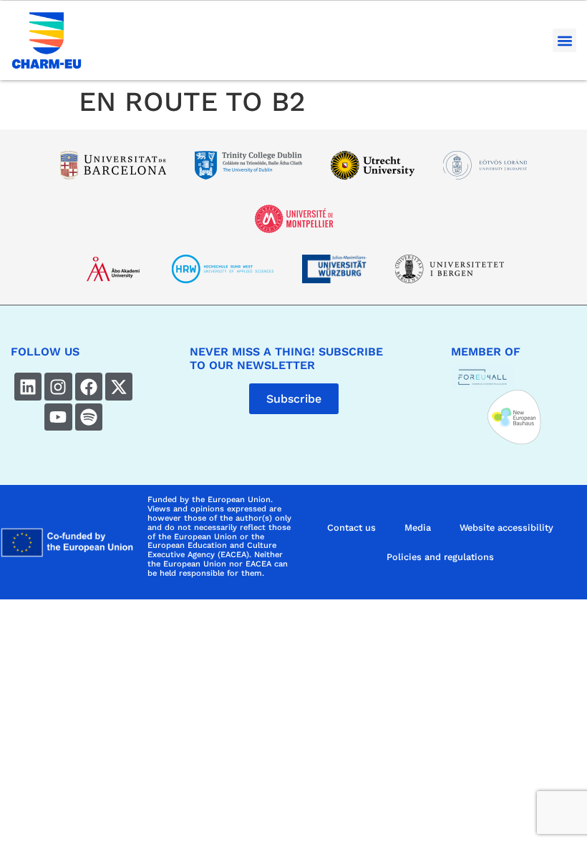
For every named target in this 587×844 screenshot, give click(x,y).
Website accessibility (506, 527)
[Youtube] (58, 417)
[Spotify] (88, 417)
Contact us (351, 527)
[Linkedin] (28, 386)
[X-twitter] (118, 386)
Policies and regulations (440, 556)
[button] (564, 40)
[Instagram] (58, 386)
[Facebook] (88, 386)
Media (417, 527)
